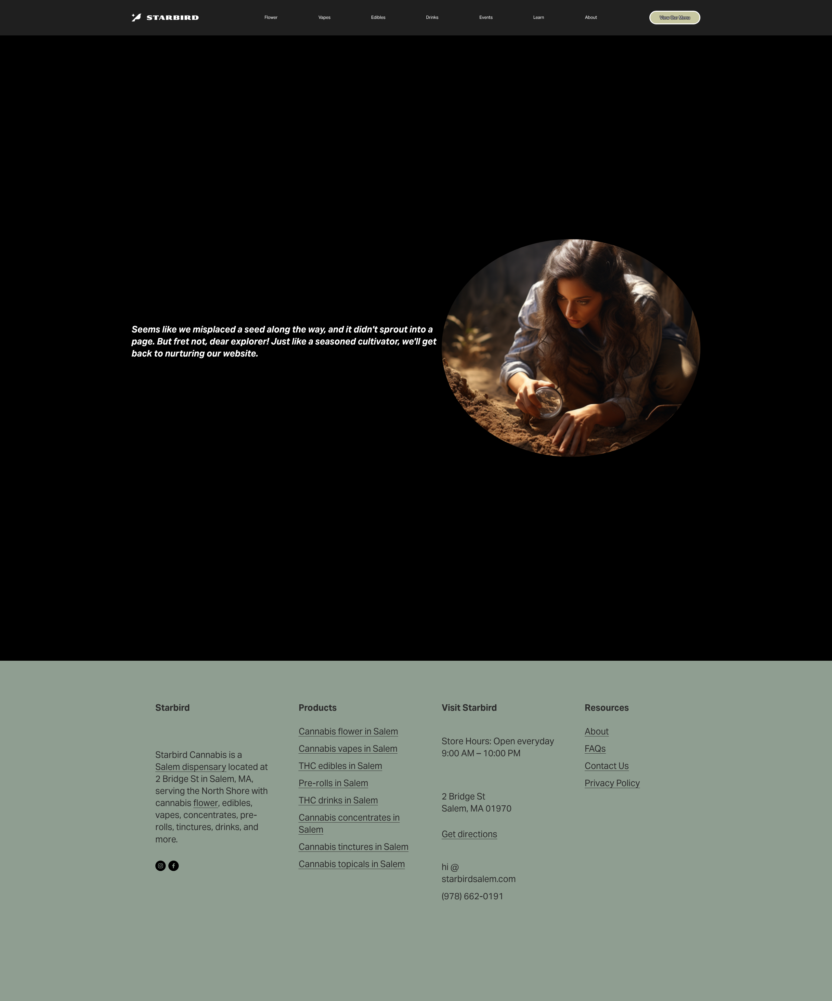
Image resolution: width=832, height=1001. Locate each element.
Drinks (432, 17)
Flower (271, 17)
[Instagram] (160, 866)
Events (486, 17)
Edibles (378, 17)
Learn (538, 17)
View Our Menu (675, 17)
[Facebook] (173, 866)
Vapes (324, 17)
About (591, 17)
